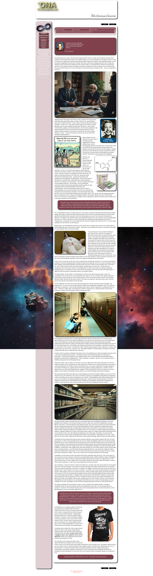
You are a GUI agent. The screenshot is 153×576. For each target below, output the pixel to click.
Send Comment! (43, 77)
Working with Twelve (43, 35)
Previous (113, 24)
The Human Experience (43, 40)
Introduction (43, 33)
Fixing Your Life (43, 37)
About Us (44, 47)
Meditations (43, 45)
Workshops (43, 43)
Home (104, 24)
